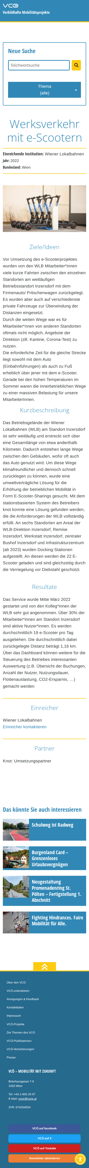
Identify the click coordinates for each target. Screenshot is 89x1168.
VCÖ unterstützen (18, 990)
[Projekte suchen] (76, 65)
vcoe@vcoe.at (27, 1098)
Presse (11, 1057)
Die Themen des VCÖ (21, 1032)
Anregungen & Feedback (23, 999)
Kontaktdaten (15, 1007)
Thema (44, 89)
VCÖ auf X (45, 1138)
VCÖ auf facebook (44, 1128)
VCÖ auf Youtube (44, 1148)
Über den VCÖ (16, 982)
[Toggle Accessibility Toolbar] (80, 1159)
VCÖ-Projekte (15, 1024)
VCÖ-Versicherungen (20, 1049)
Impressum (14, 1015)
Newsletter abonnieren (44, 1158)
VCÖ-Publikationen (19, 1041)
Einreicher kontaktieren (25, 726)
